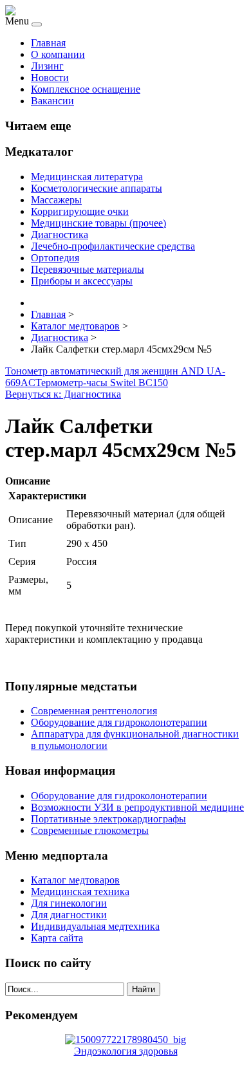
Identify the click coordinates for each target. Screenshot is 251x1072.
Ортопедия (55, 257)
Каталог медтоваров (75, 879)
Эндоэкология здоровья (126, 1051)
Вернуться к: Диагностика (63, 394)
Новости (50, 77)
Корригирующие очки (80, 211)
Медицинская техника (80, 891)
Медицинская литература (87, 176)
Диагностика (59, 234)
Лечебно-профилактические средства (113, 246)
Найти (143, 989)
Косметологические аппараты (96, 188)
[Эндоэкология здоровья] (125, 1039)
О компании (58, 54)
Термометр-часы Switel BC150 (101, 382)
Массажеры (56, 199)
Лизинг (47, 65)
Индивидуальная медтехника (95, 926)
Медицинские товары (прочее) (98, 222)
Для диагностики (69, 914)
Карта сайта (57, 937)
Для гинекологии (69, 903)
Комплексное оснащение (85, 89)
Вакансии (52, 100)
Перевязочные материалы (87, 269)
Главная (48, 42)
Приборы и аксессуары (82, 280)
